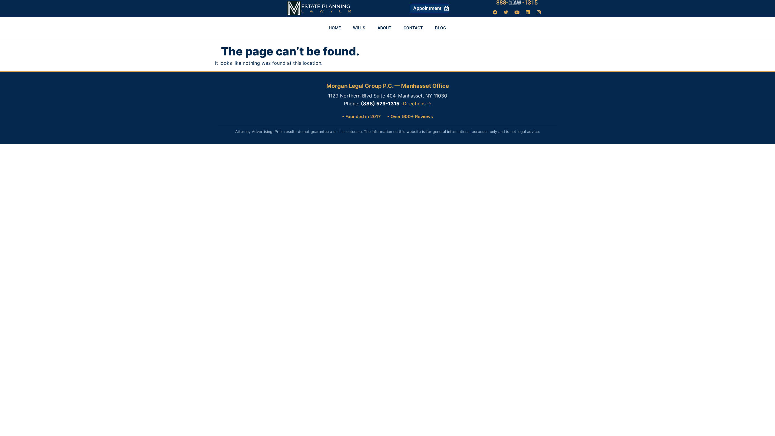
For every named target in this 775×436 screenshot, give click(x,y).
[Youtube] (517, 12)
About (384, 27)
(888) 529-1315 (380, 104)
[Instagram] (538, 12)
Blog (440, 27)
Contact (413, 27)
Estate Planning (325, 6)
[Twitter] (506, 12)
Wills (359, 27)
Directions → (417, 104)
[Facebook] (495, 12)
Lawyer (329, 10)
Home (335, 27)
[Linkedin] (528, 12)
